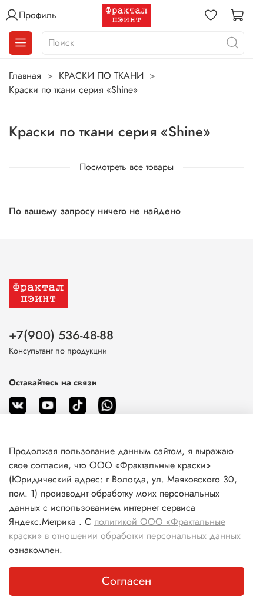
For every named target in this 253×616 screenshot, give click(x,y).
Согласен (126, 581)
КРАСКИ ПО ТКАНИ (101, 75)
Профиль (37, 15)
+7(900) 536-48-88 (61, 335)
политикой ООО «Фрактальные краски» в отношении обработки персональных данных (125, 528)
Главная (25, 75)
